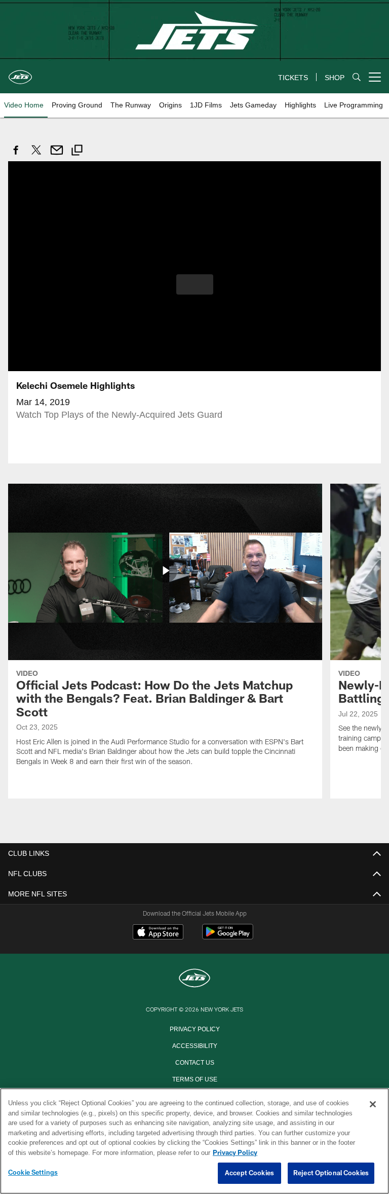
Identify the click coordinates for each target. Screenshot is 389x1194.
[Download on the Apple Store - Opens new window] (158, 932)
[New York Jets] (194, 978)
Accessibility (194, 1044)
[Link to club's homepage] (20, 73)
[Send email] (57, 155)
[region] (194, 1141)
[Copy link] (77, 151)
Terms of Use (194, 1077)
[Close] (373, 1105)
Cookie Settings (33, 1173)
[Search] (357, 77)
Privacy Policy (194, 1027)
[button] (195, 284)
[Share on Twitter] (36, 155)
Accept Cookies (249, 1173)
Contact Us (194, 1061)
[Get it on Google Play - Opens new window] (227, 936)
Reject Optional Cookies (331, 1173)
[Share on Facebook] (16, 155)
